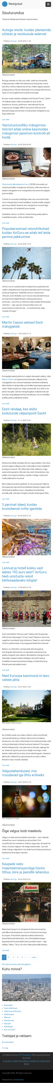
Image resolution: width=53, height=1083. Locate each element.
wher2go (13, 41)
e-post (12, 1061)
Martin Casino (8, 379)
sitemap (38, 1061)
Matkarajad (9, 1014)
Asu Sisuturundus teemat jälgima (16, 964)
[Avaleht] (4, 4)
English (46, 1061)
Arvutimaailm (8, 1042)
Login (6, 1061)
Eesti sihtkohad (10, 1008)
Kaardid (7, 1024)
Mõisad (7, 1017)
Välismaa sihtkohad (12, 1011)
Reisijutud (15, 4)
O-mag (5, 1048)
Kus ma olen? (9, 1030)
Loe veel (5, 119)
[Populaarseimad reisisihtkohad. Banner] (26, 263)
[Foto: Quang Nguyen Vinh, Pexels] (26, 59)
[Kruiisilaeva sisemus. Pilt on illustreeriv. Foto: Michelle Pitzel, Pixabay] (26, 537)
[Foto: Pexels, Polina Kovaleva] (26, 706)
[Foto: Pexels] (26, 439)
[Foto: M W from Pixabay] (26, 608)
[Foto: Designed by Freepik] (26, 801)
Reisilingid (8, 1026)
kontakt (26, 1058)
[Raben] (26, 902)
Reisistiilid (8, 1005)
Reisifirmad (9, 1020)
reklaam (20, 1061)
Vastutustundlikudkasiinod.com (15, 184)
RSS (26, 1064)
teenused (29, 1061)
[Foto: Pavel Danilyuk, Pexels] (26, 353)
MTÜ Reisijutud (24, 1055)
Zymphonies (18, 1080)
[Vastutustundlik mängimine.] (26, 162)
